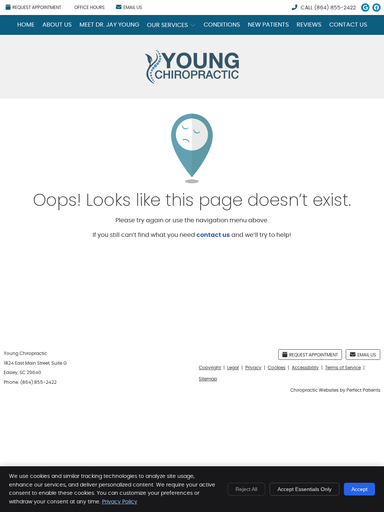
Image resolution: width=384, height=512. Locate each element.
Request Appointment (36, 7)
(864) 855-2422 (335, 7)
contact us (213, 235)
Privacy (253, 367)
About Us (57, 25)
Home (25, 25)
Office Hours (89, 7)
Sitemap (208, 379)
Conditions (222, 25)
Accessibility (305, 367)
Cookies (276, 367)
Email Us (132, 7)
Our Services (167, 25)
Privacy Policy (119, 502)
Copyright (210, 367)
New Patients (268, 25)
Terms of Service (343, 367)
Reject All (246, 489)
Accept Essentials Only (305, 489)
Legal (233, 367)
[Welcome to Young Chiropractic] (192, 82)
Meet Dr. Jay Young (109, 25)
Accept (359, 489)
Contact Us (348, 25)
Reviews (309, 25)
